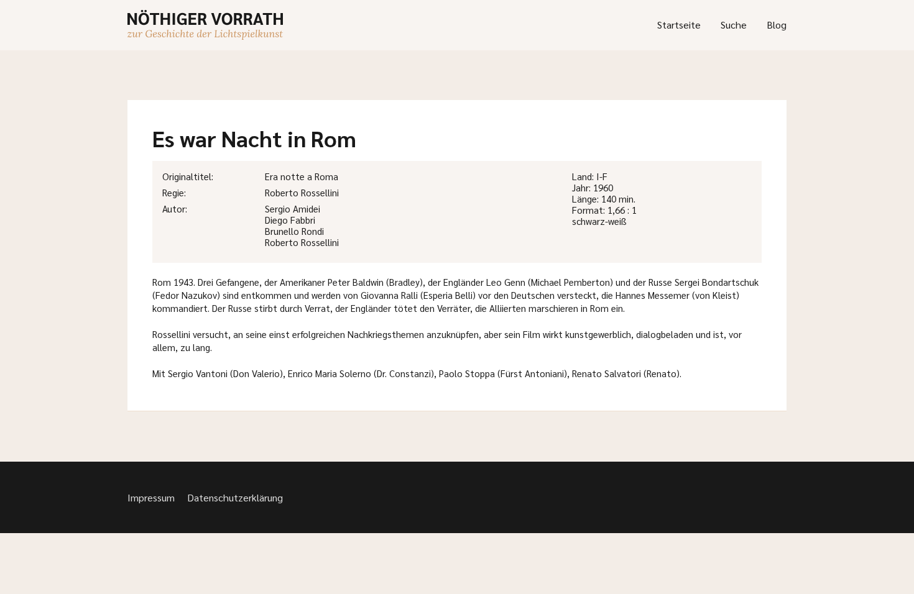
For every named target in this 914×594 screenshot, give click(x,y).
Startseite (679, 24)
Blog (777, 24)
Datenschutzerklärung (235, 497)
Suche (734, 24)
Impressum (151, 497)
